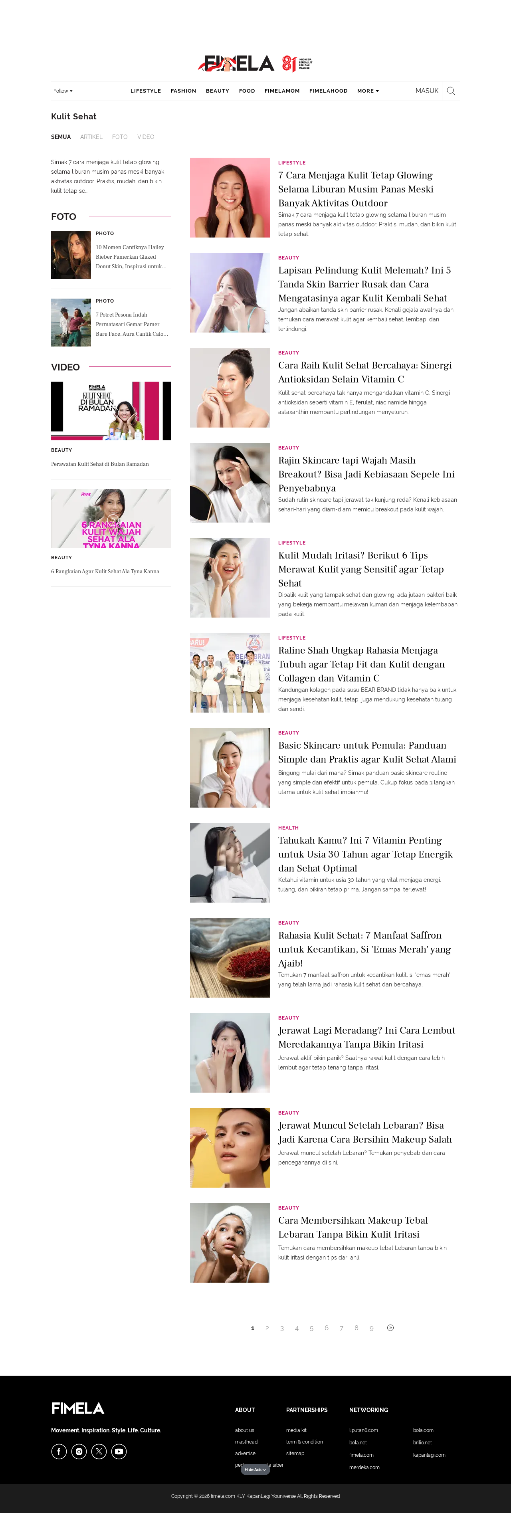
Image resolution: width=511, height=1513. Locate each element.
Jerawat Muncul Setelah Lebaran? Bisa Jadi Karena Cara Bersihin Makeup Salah (365, 1132)
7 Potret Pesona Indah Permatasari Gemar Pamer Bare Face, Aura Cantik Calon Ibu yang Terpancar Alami (131, 325)
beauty (218, 91)
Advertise (245, 1453)
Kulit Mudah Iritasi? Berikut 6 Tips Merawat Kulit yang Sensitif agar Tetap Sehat (361, 568)
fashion (183, 91)
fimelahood (328, 91)
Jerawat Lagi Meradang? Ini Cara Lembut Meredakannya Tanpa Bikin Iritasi (367, 1037)
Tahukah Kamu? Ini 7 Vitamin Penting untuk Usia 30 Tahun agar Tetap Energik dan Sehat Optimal (365, 853)
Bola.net (358, 1443)
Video (145, 137)
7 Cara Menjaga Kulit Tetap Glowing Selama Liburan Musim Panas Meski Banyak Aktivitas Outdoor (356, 188)
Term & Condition (304, 1442)
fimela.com (223, 1496)
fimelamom (282, 91)
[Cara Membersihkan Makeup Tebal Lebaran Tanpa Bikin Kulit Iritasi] (230, 1242)
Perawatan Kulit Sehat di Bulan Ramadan (100, 464)
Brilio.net (422, 1443)
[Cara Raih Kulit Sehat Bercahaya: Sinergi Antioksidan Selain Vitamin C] (230, 387)
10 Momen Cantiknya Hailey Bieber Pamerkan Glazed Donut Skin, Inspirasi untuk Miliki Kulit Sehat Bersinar (130, 258)
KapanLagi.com (429, 1455)
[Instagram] (79, 1452)
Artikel (91, 137)
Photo (105, 233)
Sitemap (295, 1453)
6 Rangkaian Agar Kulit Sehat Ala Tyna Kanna (105, 571)
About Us (244, 1430)
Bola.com (423, 1430)
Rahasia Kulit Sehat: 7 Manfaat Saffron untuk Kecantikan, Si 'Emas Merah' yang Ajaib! (364, 948)
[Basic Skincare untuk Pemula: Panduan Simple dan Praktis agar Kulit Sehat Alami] (230, 767)
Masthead (246, 1442)
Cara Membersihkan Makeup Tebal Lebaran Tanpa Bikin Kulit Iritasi (353, 1227)
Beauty (61, 450)
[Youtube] (119, 1452)
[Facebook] (59, 1452)
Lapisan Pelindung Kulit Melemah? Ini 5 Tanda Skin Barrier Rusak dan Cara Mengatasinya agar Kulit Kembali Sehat (364, 283)
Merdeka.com (364, 1467)
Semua (61, 137)
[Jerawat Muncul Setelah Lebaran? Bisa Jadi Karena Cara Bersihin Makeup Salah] (230, 1147)
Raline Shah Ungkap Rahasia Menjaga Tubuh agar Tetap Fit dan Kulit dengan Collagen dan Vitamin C (361, 663)
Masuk (427, 91)
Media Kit (296, 1430)
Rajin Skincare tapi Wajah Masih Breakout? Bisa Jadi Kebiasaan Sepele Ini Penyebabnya (366, 473)
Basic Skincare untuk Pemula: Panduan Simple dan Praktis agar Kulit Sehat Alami (367, 752)
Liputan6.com (363, 1430)
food (247, 91)
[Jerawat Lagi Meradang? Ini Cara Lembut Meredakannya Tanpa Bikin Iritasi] (230, 1052)
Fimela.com (361, 1455)
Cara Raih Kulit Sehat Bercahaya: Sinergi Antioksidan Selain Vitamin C (365, 372)
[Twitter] (99, 1452)
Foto (120, 137)
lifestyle (146, 91)
